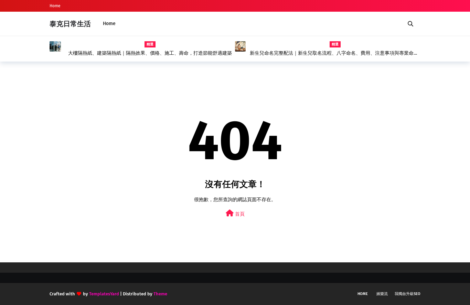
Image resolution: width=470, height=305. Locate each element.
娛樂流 (382, 294)
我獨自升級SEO (407, 294)
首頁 (239, 214)
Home (55, 5)
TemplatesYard (104, 293)
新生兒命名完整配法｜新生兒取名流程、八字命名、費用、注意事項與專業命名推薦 (334, 53)
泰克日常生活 (70, 24)
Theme (160, 293)
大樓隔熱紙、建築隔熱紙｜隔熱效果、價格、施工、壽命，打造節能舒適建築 (150, 53)
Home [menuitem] (109, 23)
